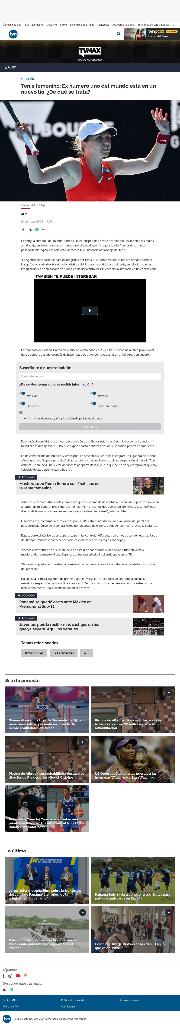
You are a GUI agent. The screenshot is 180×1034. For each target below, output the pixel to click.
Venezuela (103, 24)
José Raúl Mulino (33, 24)
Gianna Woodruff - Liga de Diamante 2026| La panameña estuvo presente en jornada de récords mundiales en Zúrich (45, 724)
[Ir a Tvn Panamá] (61, 34)
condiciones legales (48, 418)
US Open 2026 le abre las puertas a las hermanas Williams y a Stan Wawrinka (125, 775)
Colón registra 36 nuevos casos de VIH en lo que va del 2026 (130, 946)
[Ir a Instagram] (10, 976)
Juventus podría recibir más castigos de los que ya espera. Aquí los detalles (59, 626)
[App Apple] (5, 989)
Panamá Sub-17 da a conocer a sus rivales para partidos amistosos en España (132, 896)
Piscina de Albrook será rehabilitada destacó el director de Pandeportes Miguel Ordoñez (46, 775)
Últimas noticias (12, 24)
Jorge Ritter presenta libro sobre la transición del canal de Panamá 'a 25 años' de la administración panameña (45, 894)
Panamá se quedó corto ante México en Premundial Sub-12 (55, 604)
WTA (86, 652)
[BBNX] (7, 1019)
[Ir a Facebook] (4, 976)
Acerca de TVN (11, 1006)
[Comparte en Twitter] (30, 229)
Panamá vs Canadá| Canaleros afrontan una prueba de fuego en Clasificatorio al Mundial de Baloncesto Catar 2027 (46, 823)
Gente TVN (9, 1000)
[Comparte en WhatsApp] (36, 229)
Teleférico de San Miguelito (153, 24)
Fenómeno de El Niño (82, 24)
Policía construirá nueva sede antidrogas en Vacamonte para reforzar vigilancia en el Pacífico (43, 944)
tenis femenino (63, 652)
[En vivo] (150, 31)
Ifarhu (63, 24)
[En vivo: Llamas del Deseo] (135, 34)
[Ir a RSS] (27, 976)
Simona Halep (34, 652)
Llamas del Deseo (158, 36)
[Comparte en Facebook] (23, 229)
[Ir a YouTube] (18, 976)
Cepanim (52, 24)
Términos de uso (129, 1000)
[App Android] (12, 989)
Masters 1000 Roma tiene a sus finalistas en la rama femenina (59, 485)
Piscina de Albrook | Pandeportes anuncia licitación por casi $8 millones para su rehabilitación (128, 724)
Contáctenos (68, 1006)
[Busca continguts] (118, 34)
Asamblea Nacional (123, 24)
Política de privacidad (73, 1000)
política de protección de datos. (84, 418)
